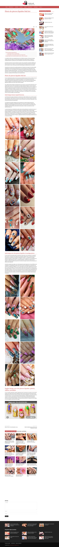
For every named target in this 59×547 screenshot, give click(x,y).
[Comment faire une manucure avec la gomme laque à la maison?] (10, 448)
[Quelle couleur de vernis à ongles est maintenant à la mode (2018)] (41, 36)
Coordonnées (13, 543)
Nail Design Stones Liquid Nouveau (12, 53)
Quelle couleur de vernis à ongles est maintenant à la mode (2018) (49, 36)
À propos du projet (7, 543)
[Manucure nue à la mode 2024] (32, 470)
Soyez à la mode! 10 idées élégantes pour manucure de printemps (9, 442)
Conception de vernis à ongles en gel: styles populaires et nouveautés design (32, 525)
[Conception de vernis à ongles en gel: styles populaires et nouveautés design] (21, 436)
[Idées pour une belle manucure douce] (21, 470)
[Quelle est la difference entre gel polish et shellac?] (41, 19)
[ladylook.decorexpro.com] (29, 3)
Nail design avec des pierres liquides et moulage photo (15, 54)
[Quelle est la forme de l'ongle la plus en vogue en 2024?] (41, 54)
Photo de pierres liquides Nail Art (11, 52)
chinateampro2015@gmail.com (14, 545)
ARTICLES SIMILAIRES (10, 431)
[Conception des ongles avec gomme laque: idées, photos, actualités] (21, 448)
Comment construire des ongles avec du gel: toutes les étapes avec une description (49, 32)
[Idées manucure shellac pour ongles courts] (21, 459)
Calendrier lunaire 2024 (48, 22)
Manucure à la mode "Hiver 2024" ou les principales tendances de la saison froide (49, 49)
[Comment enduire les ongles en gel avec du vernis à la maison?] (10, 459)
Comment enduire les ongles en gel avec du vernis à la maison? (9, 465)
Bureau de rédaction (18, 543)
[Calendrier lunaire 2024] (41, 23)
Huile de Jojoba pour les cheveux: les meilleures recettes (31, 427)
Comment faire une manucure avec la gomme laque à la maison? (9, 454)
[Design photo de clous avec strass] (41, 27)
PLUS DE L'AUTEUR (21, 431)
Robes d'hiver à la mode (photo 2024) (11, 427)
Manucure (15, 9)
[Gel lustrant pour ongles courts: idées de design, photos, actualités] (32, 448)
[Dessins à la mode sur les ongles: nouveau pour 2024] (32, 459)
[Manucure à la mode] (41, 49)
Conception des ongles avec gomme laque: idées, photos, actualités (21, 454)
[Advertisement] (21, 19)
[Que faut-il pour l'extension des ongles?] (10, 470)
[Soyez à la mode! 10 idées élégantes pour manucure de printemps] (10, 436)
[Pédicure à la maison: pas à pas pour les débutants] (41, 14)
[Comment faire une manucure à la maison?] (32, 436)
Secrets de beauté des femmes (9, 9)
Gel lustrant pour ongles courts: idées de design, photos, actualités (31, 454)
